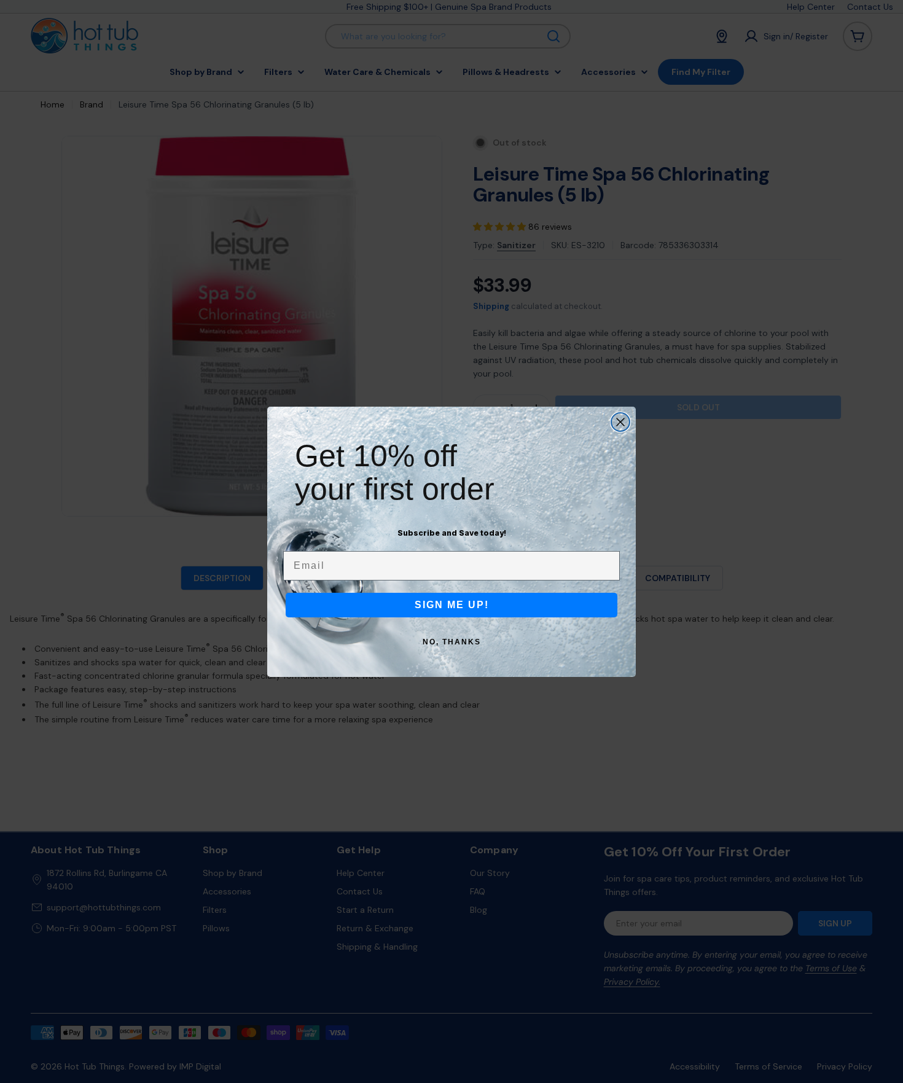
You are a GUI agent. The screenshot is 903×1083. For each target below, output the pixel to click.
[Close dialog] (620, 422)
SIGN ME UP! (452, 605)
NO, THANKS (452, 642)
